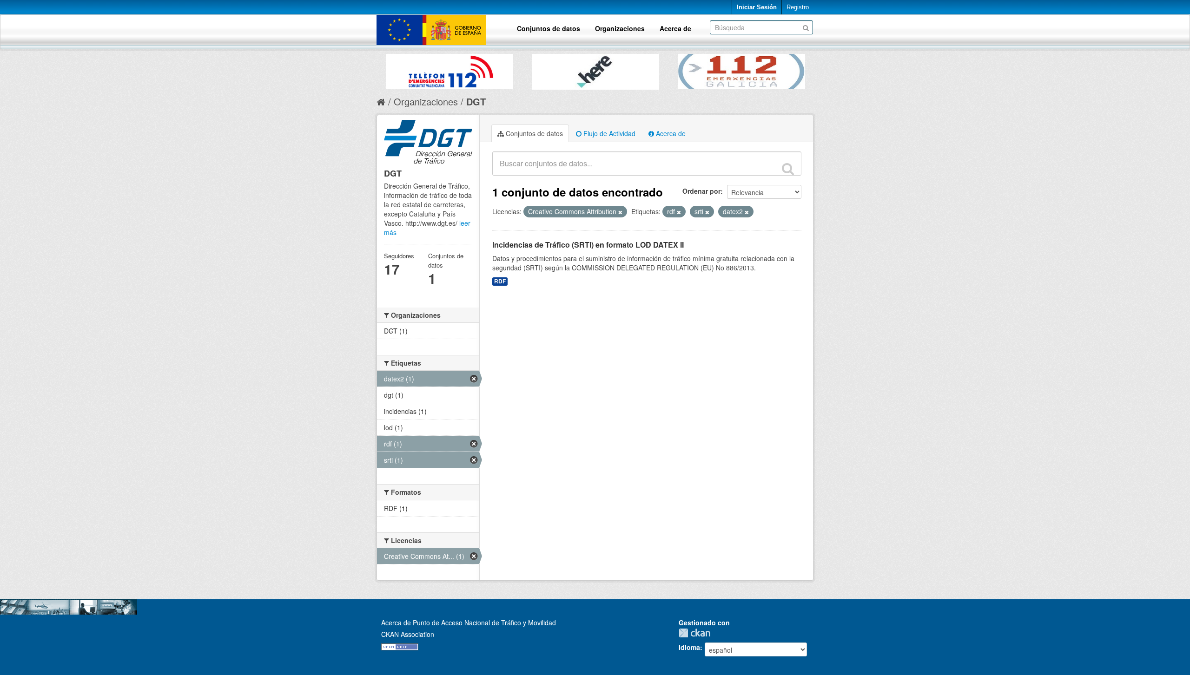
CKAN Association (407, 634)
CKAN (697, 633)
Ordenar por (701, 191)
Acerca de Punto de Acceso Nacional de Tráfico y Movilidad (468, 622)
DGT (476, 101)
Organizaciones (620, 28)
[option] (449, 69)
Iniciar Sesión (757, 7)
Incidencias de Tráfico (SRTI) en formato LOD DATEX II (588, 244)
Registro (798, 7)
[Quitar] (620, 212)
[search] (787, 169)
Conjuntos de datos (548, 28)
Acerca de (675, 28)
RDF (500, 281)
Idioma (689, 647)
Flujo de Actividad (608, 133)
